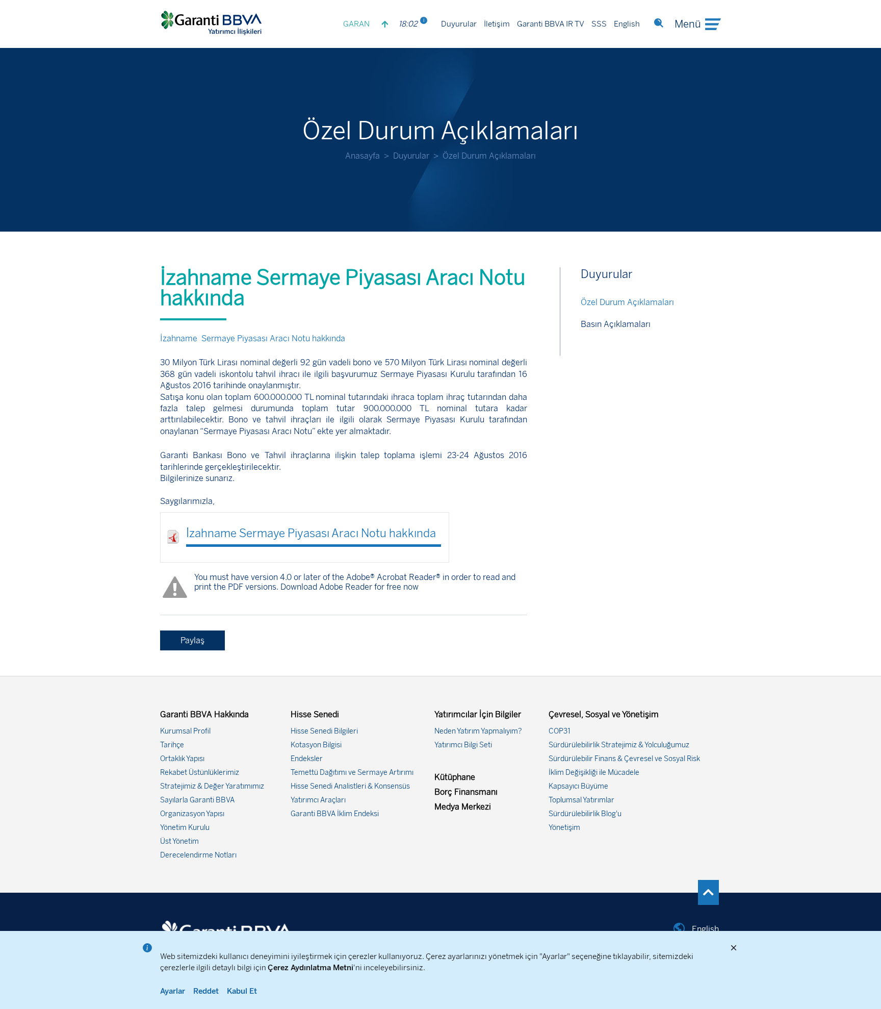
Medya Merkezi (462, 807)
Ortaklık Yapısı (182, 758)
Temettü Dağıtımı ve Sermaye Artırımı (352, 772)
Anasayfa (362, 156)
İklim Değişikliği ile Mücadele (594, 772)
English (627, 24)
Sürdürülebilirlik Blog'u (585, 814)
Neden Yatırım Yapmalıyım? (478, 731)
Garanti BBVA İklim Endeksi (335, 814)
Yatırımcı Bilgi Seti (463, 745)
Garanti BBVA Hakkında (204, 714)
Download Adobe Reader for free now (348, 587)
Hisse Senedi (315, 714)
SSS (599, 24)
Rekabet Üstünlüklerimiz (199, 772)
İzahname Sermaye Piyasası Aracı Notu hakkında (313, 533)
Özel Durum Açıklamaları (627, 302)
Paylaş (192, 640)
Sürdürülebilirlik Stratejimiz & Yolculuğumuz (619, 745)
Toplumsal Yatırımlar (581, 800)
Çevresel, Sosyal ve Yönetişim (604, 714)
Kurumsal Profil (185, 731)
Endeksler (307, 758)
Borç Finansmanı (466, 792)
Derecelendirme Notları (198, 855)
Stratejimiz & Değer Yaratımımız (212, 786)
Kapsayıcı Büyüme (578, 786)
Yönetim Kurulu (185, 827)
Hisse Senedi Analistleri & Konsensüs (350, 786)
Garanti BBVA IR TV (550, 24)
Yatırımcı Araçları (318, 800)
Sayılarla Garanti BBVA (197, 800)
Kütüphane (454, 777)
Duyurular (459, 24)
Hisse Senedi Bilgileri (324, 731)
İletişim (497, 24)
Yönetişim (564, 827)
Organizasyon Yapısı (192, 814)
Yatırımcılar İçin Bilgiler (477, 714)
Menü (688, 24)
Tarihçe (172, 745)
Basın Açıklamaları (616, 324)
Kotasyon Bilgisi (316, 745)
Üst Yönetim (179, 841)
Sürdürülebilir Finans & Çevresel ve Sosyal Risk (624, 758)
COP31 (560, 731)
